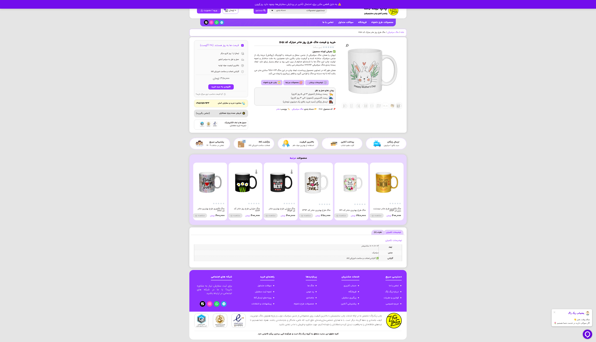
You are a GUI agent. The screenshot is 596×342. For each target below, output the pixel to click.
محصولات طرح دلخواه (382, 22)
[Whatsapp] (216, 22)
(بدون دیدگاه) (317, 47)
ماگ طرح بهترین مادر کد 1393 (387, 210)
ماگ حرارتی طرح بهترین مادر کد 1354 (352, 209)
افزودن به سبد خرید (220, 86)
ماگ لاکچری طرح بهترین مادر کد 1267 (281, 209)
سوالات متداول (345, 22)
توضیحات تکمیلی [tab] (393, 232)
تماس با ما (328, 22)
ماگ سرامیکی (393, 32)
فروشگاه (362, 22)
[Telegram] (222, 22)
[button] (347, 45)
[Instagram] (211, 22)
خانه (402, 32)
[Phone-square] (206, 22)
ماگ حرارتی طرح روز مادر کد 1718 (212, 209)
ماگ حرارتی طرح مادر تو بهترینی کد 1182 (249, 209)
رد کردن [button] (259, 4)
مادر (278, 109)
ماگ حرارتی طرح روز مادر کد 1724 (317, 209)
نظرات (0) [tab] (378, 232)
